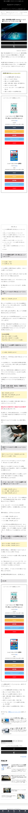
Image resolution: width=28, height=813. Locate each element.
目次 (12, 226)
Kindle (14, 127)
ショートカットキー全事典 (14, 163)
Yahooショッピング (14, 139)
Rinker (16, 120)
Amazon (14, 131)
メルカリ (14, 143)
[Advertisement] (14, 209)
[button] (14, 46)
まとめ (5, 249)
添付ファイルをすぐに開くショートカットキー (13, 240)
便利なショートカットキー (14, 711)
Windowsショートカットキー (7, 742)
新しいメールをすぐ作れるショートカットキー (13, 232)
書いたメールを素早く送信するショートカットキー (14, 234)
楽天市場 (14, 135)
